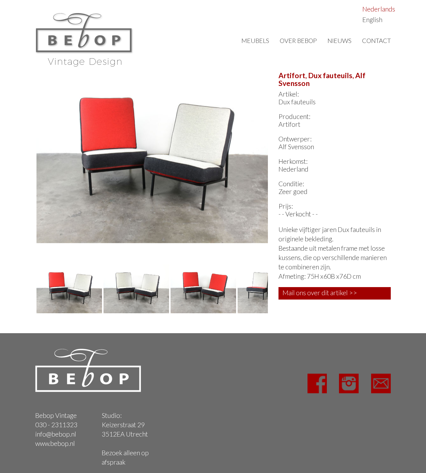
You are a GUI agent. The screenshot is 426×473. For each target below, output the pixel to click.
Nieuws (339, 40)
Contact (376, 40)
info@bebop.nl (55, 434)
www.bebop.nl (55, 443)
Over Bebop (298, 40)
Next (277, 156)
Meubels (255, 40)
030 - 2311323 (56, 424)
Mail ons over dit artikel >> (320, 292)
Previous (27, 156)
